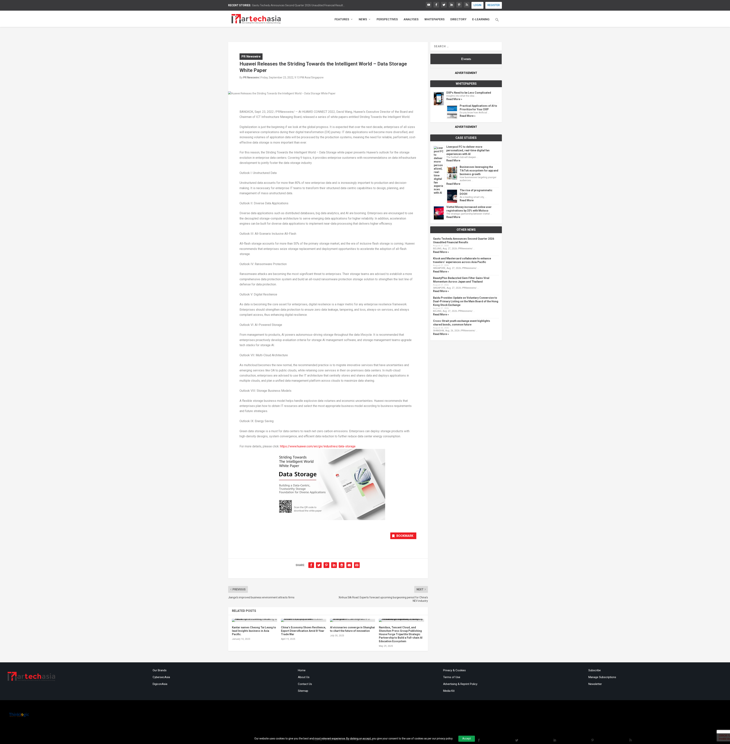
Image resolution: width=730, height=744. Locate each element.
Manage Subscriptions (602, 677)
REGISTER (493, 5)
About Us (303, 677)
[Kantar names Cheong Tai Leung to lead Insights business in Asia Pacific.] (254, 620)
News (363, 19)
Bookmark (404, 536)
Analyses (411, 19)
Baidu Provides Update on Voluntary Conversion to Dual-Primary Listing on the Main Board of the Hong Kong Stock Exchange (465, 301)
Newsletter (595, 684)
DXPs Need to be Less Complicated (468, 92)
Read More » (454, 99)
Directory (458, 19)
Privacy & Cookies (454, 670)
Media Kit (449, 691)
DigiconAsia (160, 684)
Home (301, 670)
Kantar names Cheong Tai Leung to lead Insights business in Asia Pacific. (254, 631)
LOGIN (477, 5)
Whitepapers (434, 19)
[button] (497, 22)
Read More (453, 160)
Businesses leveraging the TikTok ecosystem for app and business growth (479, 170)
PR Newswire (251, 56)
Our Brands (160, 670)
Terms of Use (451, 677)
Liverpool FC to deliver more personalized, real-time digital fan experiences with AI (468, 150)
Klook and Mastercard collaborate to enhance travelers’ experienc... (292, 5)
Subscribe (594, 670)
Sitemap (303, 691)
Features (342, 19)
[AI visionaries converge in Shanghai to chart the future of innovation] (352, 620)
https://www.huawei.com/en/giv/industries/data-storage (317, 446)
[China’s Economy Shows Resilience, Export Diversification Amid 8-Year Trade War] (303, 620)
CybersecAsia (161, 677)
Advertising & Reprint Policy (460, 684)
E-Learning (481, 19)
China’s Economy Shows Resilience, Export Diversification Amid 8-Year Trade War (303, 631)
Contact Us (305, 684)
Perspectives (387, 19)
